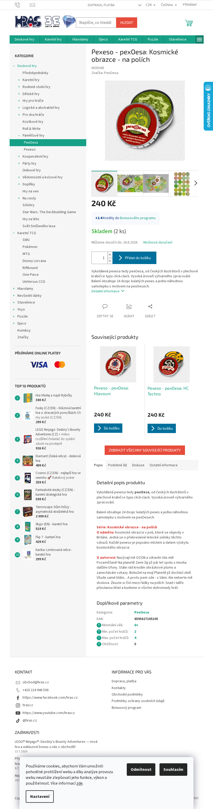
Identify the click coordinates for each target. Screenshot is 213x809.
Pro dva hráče (33, 114)
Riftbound (30, 268)
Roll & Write (32, 128)
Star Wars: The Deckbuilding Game (49, 212)
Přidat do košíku (138, 257)
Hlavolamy (25, 288)
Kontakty (119, 688)
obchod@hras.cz (36, 682)
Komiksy (24, 330)
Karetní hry (31, 80)
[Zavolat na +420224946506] (22, 4)
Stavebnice (26, 302)
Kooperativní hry (35, 156)
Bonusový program (126, 707)
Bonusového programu (138, 218)
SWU (26, 239)
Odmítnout (141, 769)
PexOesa (31, 142)
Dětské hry (31, 94)
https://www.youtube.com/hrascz (49, 713)
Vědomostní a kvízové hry (43, 177)
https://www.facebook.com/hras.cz (50, 697)
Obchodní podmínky (127, 694)
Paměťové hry (33, 135)
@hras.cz (30, 720)
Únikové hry (32, 170)
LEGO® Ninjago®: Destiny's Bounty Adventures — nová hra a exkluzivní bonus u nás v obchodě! (56, 744)
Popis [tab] (98, 465)
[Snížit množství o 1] (109, 261)
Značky (23, 337)
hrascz (28, 705)
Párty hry (29, 163)
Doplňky (29, 184)
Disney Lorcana (34, 261)
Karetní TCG (26, 233)
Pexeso (30, 149)
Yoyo (21, 309)
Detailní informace (105, 291)
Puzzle (22, 316)
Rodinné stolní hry (36, 87)
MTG (26, 254)
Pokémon (30, 247)
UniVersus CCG (34, 281)
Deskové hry (27, 66)
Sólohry (29, 205)
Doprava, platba (101, 5)
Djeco (21, 323)
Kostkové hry (33, 121)
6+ (136, 625)
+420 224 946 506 (36, 690)
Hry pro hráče (33, 100)
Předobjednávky (35, 73)
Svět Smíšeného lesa (39, 226)
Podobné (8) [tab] (117, 465)
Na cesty (29, 198)
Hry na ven (31, 191)
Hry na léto (31, 219)
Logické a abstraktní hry (41, 107)
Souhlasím (173, 769)
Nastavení (39, 796)
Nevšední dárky (29, 295)
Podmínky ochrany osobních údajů (138, 701)
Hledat (126, 22)
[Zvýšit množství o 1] (109, 255)
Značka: (104, 73)
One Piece (31, 274)
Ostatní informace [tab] (164, 465)
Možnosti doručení (157, 242)
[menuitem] (24, 39)
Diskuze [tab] (138, 465)
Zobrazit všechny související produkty (145, 450)
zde (79, 783)
